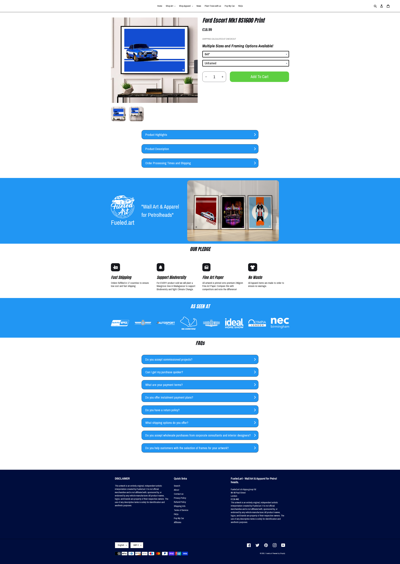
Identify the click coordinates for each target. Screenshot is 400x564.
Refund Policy (180, 502)
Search (177, 485)
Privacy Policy (180, 498)
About (176, 489)
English (121, 545)
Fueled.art (268, 553)
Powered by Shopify (278, 553)
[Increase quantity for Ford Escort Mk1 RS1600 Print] (222, 76)
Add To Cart (259, 76)
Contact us (178, 494)
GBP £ (136, 545)
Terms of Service (181, 510)
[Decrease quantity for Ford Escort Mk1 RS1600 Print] (206, 76)
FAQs (176, 514)
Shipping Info (179, 506)
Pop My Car (179, 518)
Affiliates (177, 522)
